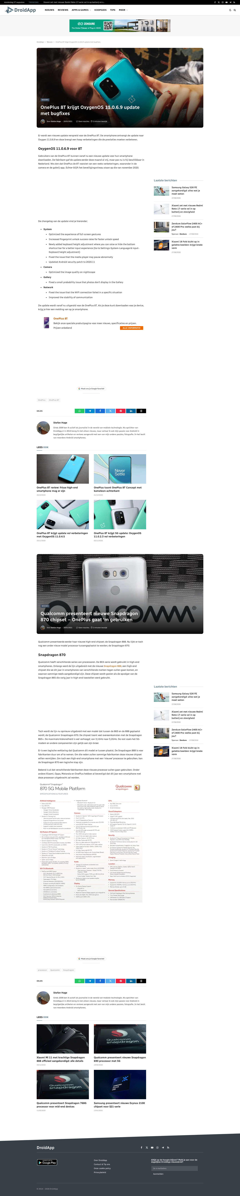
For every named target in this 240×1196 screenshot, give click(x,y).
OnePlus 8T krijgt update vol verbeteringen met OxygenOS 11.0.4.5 (62, 535)
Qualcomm (55, 970)
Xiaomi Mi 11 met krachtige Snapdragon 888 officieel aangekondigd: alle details (61, 1059)
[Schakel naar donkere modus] (230, 10)
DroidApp (40, 42)
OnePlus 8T (60, 318)
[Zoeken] (234, 10)
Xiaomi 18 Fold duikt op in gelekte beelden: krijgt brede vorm (187, 244)
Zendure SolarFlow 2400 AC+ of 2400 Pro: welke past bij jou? (187, 226)
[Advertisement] (91, 194)
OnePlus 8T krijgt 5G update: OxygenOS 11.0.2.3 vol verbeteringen (117, 535)
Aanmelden (158, 1174)
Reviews (63, 10)
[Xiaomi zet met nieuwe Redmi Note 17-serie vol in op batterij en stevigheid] (161, 209)
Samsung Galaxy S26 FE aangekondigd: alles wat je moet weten (186, 190)
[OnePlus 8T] (46, 327)
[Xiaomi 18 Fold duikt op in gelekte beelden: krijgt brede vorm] (161, 245)
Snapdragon (68, 970)
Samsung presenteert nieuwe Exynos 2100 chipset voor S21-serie (119, 1105)
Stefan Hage (56, 121)
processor (42, 970)
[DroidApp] (21, 10)
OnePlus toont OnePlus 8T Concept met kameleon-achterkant (118, 489)
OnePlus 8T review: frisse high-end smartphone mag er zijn (57, 489)
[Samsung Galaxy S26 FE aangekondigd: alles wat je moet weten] (161, 191)
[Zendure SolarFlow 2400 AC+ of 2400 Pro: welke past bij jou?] (161, 227)
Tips (112, 10)
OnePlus (42, 400)
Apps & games (80, 10)
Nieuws (49, 10)
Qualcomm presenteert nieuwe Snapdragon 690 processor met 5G (120, 1059)
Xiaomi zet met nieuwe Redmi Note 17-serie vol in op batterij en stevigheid (74, 2)
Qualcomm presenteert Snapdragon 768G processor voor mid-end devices (62, 1105)
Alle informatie (131, 328)
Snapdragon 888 (112, 666)
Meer (122, 10)
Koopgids (100, 10)
